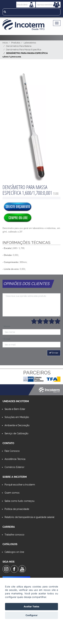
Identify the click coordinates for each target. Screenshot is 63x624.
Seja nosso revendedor (45, 4)
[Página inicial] (25, 24)
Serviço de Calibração (16, 433)
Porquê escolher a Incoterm (20, 484)
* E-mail (6, 339)
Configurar (32, 615)
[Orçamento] (18, 207)
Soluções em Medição (17, 417)
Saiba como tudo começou (19, 501)
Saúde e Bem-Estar (15, 409)
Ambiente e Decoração (17, 425)
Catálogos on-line (14, 552)
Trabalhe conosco (14, 534)
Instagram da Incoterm (6, 569)
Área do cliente (22, 4)
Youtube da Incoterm (22, 569)
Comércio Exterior (14, 467)
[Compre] (18, 218)
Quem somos (12, 492)
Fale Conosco (12, 451)
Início (5, 42)
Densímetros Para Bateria (18, 46)
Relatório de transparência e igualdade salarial (29, 517)
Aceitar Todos (31, 606)
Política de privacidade (17, 509)
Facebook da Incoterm (14, 569)
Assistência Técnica (15, 459)
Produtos (15, 42)
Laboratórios (30, 42)
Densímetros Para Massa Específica (23, 49)
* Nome (6, 326)
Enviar (54, 352)
